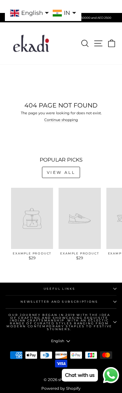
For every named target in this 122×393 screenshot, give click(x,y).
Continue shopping (61, 120)
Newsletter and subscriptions (59, 301)
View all (61, 172)
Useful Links (59, 288)
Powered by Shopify (61, 388)
